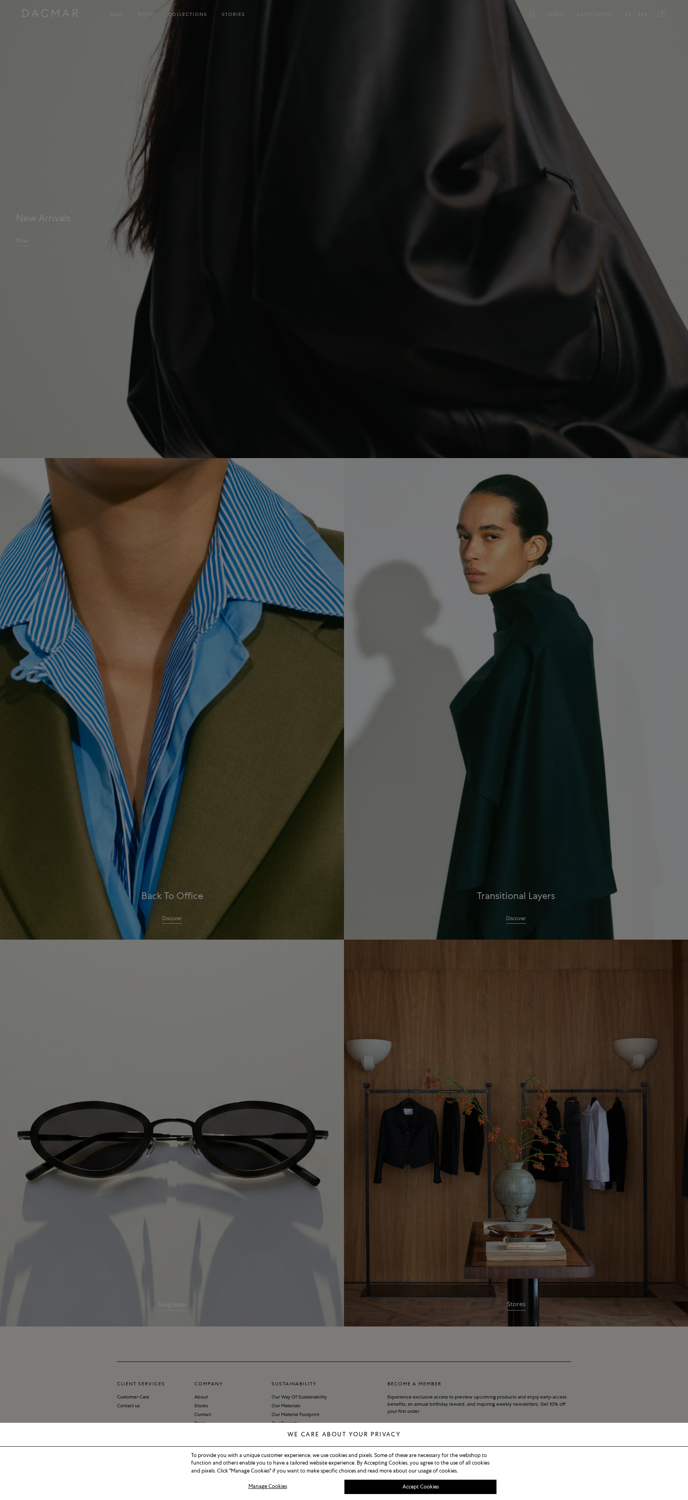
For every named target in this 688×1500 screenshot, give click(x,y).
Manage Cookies (267, 1486)
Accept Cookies (421, 1486)
